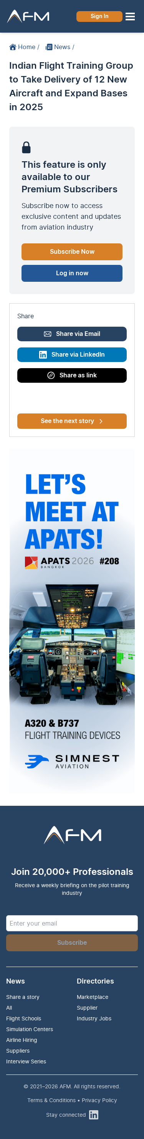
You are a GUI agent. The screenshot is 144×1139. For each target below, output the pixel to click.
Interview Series (26, 1061)
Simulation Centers (29, 1029)
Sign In (100, 16)
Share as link (78, 375)
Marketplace (92, 997)
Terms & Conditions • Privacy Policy (72, 1100)
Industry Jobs (94, 1018)
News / (64, 47)
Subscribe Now (72, 252)
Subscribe (72, 943)
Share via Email (78, 334)
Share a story (23, 997)
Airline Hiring (21, 1040)
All (9, 1007)
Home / (29, 47)
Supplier (87, 1007)
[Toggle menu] (130, 16)
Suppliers (18, 1050)
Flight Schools (23, 1018)
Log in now (72, 273)
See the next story (67, 421)
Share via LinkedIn (78, 355)
